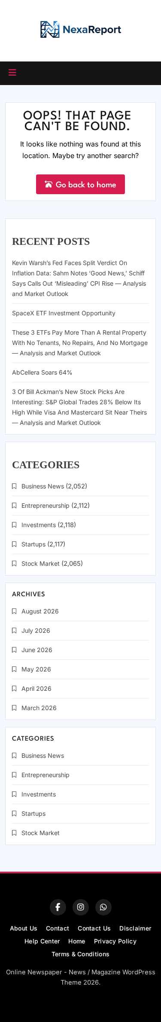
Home (76, 941)
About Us (23, 928)
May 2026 (36, 669)
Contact (57, 928)
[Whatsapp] (103, 907)
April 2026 (36, 688)
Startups (33, 544)
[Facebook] (58, 907)
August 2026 (40, 611)
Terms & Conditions (80, 954)
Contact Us (94, 928)
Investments (38, 524)
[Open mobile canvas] (12, 72)
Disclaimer (135, 928)
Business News (42, 486)
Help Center (42, 941)
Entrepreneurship (45, 505)
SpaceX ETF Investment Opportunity (63, 313)
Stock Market (40, 563)
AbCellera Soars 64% (42, 372)
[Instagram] (81, 907)
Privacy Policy (115, 941)
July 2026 (35, 630)
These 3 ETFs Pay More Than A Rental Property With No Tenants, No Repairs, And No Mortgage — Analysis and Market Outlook (80, 343)
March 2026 (39, 707)
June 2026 (36, 649)
